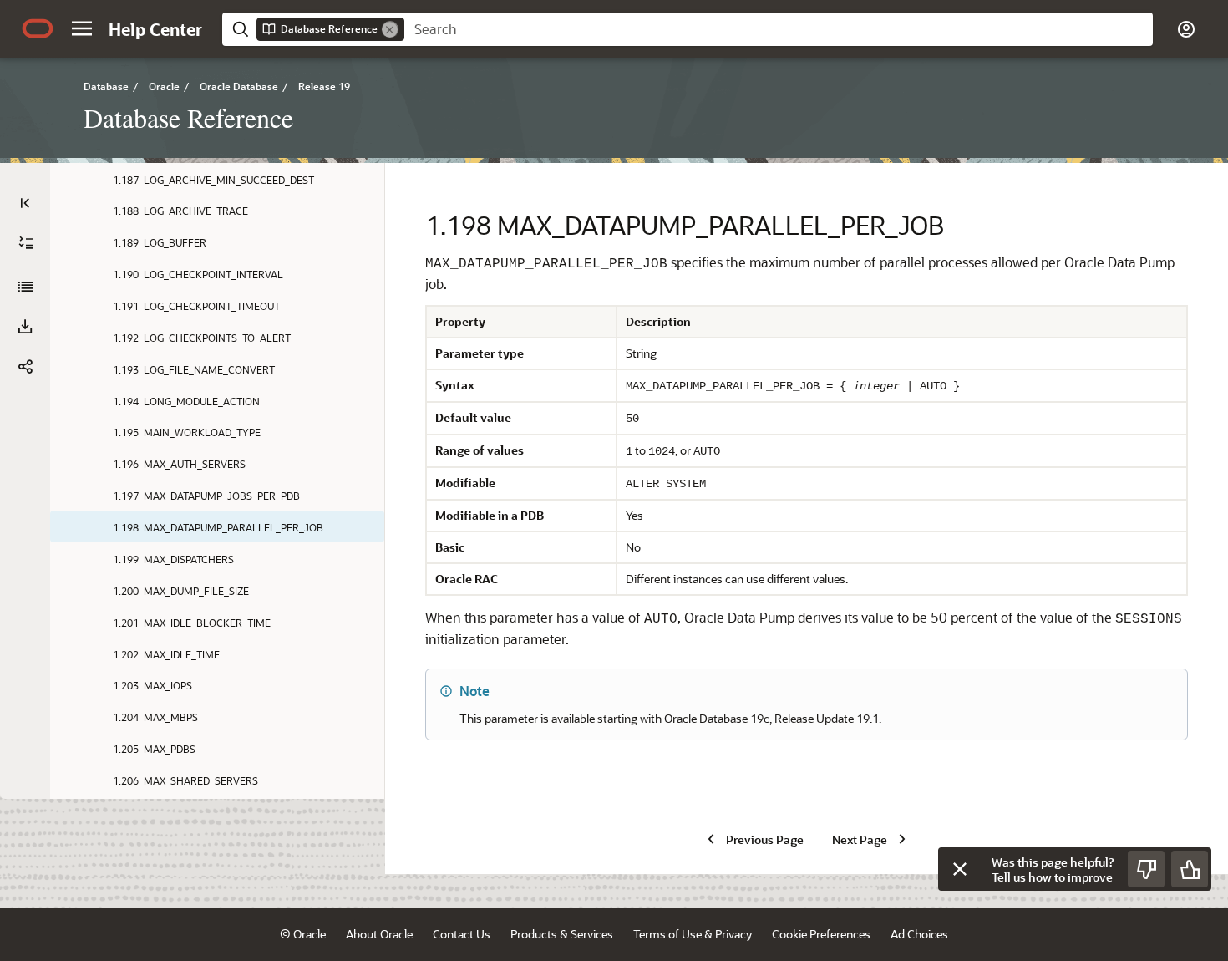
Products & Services (561, 934)
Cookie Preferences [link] (821, 934)
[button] (82, 28)
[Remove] (390, 29)
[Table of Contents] (25, 203)
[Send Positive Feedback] (1189, 869)
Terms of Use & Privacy (692, 934)
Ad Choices (919, 934)
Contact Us (461, 934)
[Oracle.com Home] (37, 28)
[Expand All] (26, 243)
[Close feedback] (959, 869)
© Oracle (303, 934)
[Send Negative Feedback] (1146, 869)
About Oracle (379, 934)
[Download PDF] (25, 327)
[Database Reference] (25, 287)
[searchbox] (778, 29)
